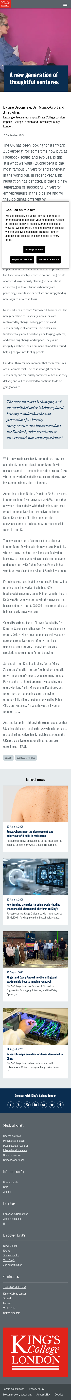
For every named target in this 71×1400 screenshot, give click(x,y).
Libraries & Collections (15, 1214)
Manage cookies (34, 250)
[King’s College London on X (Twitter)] (19, 1104)
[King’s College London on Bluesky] (52, 1104)
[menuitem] (35, 1136)
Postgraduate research (16, 1145)
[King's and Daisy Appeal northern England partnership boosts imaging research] (35, 949)
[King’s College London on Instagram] (27, 1104)
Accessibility (43, 1394)
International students (15, 1150)
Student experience (13, 1160)
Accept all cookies (48, 260)
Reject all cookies (22, 260)
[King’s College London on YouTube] (43, 1104)
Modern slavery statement (17, 1394)
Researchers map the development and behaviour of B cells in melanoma (30, 834)
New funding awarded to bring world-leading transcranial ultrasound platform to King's (33, 907)
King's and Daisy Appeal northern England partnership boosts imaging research (32, 979)
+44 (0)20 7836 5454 (14, 1287)
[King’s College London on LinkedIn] (35, 1104)
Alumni (7, 1192)
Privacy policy (36, 1389)
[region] (35, 235)
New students (10, 1182)
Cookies (59, 1394)
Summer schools (12, 1155)
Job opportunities (12, 1265)
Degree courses (12, 1136)
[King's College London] (35, 1349)
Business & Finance (26, 758)
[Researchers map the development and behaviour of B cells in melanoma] (35, 804)
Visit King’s (9, 1260)
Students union (11, 1255)
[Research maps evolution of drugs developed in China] (35, 1026)
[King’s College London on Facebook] (10, 1104)
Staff (5, 1187)
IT (4, 1223)
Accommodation (12, 1219)
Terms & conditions (13, 1389)
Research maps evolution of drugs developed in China (35, 1056)
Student (8, 758)
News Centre (10, 1246)
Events (6, 1250)
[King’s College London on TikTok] (60, 1104)
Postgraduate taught (14, 1141)
